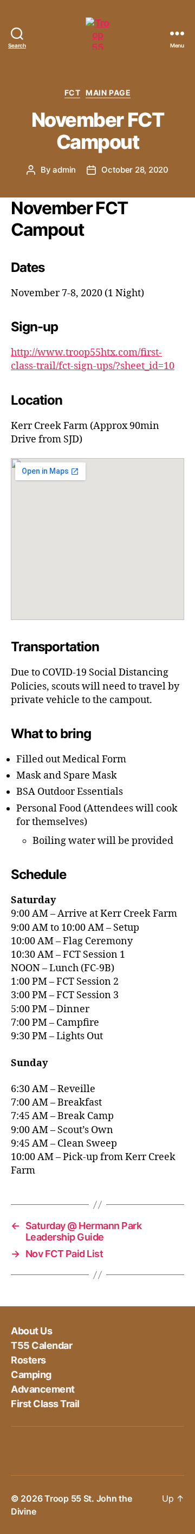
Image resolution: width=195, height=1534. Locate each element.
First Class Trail (45, 1403)
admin (64, 170)
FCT (72, 92)
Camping (31, 1374)
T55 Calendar (41, 1345)
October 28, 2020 (134, 170)
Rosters (28, 1360)
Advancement (43, 1389)
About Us (31, 1331)
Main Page (108, 92)
